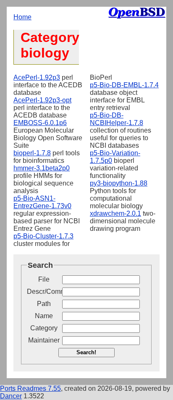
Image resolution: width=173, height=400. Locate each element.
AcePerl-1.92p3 (36, 77)
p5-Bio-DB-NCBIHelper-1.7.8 (116, 119)
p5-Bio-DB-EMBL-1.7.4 (124, 85)
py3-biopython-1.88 (118, 183)
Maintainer (44, 340)
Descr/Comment (43, 291)
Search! (86, 352)
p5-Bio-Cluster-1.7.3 (43, 236)
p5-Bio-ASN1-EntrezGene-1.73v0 (42, 202)
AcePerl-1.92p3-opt (42, 100)
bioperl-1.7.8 (32, 153)
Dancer (11, 396)
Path (44, 303)
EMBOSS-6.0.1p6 (40, 122)
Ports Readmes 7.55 (30, 388)
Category (44, 328)
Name (44, 315)
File (44, 279)
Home (22, 17)
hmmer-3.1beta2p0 (41, 168)
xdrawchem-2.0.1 (115, 213)
